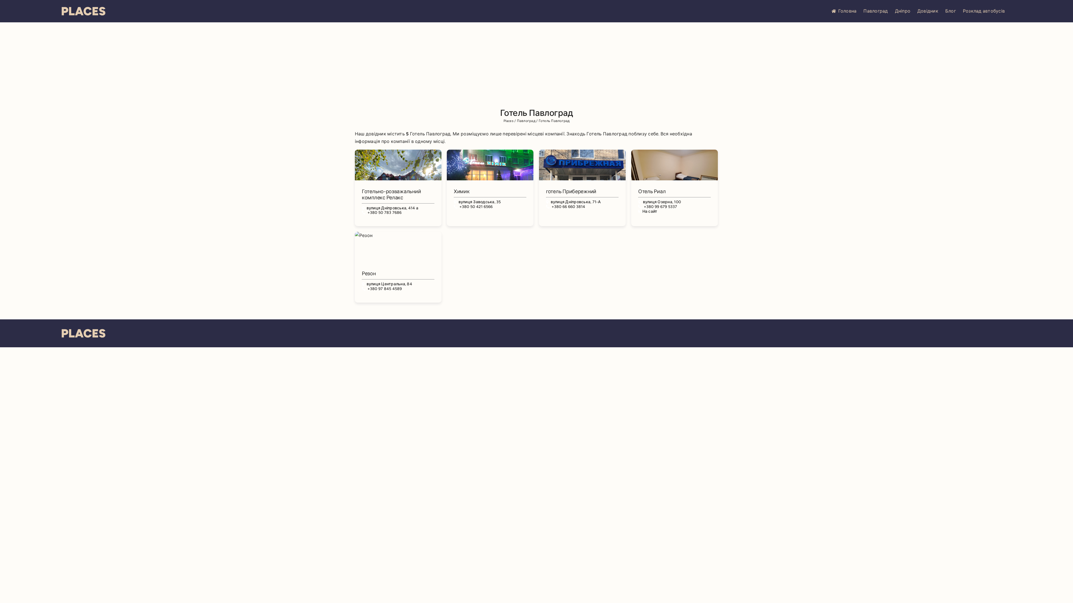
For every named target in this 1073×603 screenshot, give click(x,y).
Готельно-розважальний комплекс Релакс (391, 194)
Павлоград (875, 11)
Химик (462, 191)
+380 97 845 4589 (384, 288)
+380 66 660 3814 (568, 206)
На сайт (649, 211)
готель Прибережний (571, 191)
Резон (369, 274)
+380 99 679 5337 (660, 206)
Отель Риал (652, 191)
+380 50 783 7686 (384, 212)
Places (509, 121)
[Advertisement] (536, 64)
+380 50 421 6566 (476, 206)
